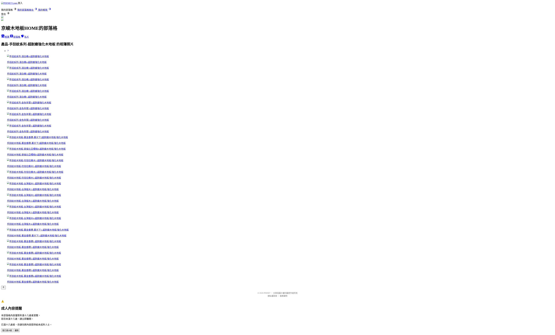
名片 (26, 37)
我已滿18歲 (7, 330)
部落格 (17, 37)
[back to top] (3, 287)
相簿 (7, 37)
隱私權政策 (272, 296)
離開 (16, 330)
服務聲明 (283, 296)
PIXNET (267, 293)
